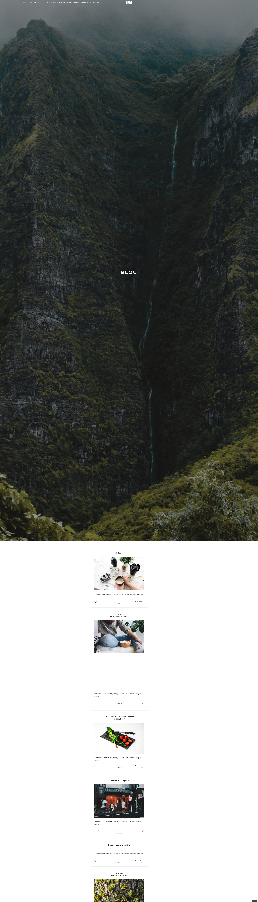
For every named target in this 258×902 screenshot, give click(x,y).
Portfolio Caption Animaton (73, 2)
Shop (94, 2)
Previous (92, 655)
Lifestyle (120, 551)
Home (23, 2)
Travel (119, 778)
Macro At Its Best (119, 875)
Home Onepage (29, 2)
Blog (98, 2)
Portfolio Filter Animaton (59, 2)
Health (119, 614)
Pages (44, 2)
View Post (119, 603)
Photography (119, 873)
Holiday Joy (119, 553)
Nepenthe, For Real (119, 616)
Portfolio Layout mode (86, 2)
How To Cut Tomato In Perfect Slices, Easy (119, 718)
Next (145, 655)
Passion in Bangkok (119, 781)
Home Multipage (37, 2)
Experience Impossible (119, 845)
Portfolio (49, 2)
